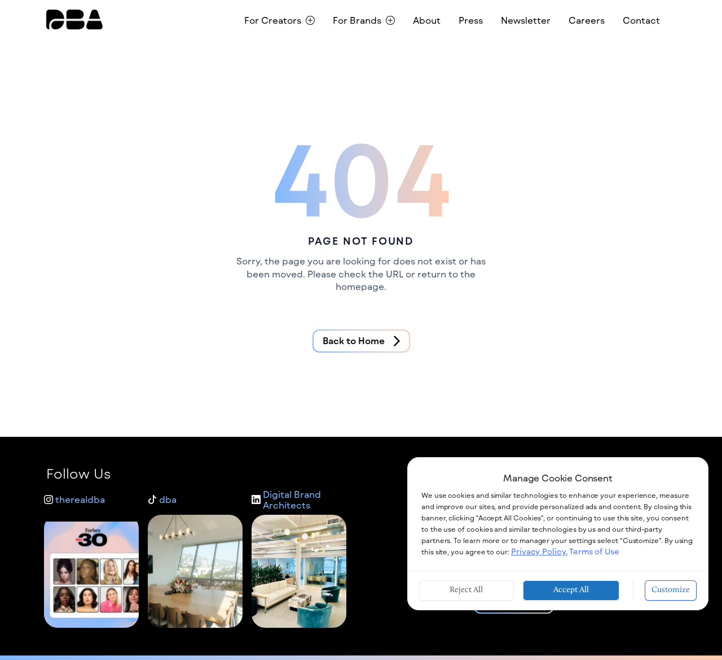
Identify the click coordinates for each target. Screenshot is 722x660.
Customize (670, 590)
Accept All (571, 590)
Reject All (466, 590)
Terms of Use (594, 551)
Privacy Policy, (539, 551)
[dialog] (557, 533)
